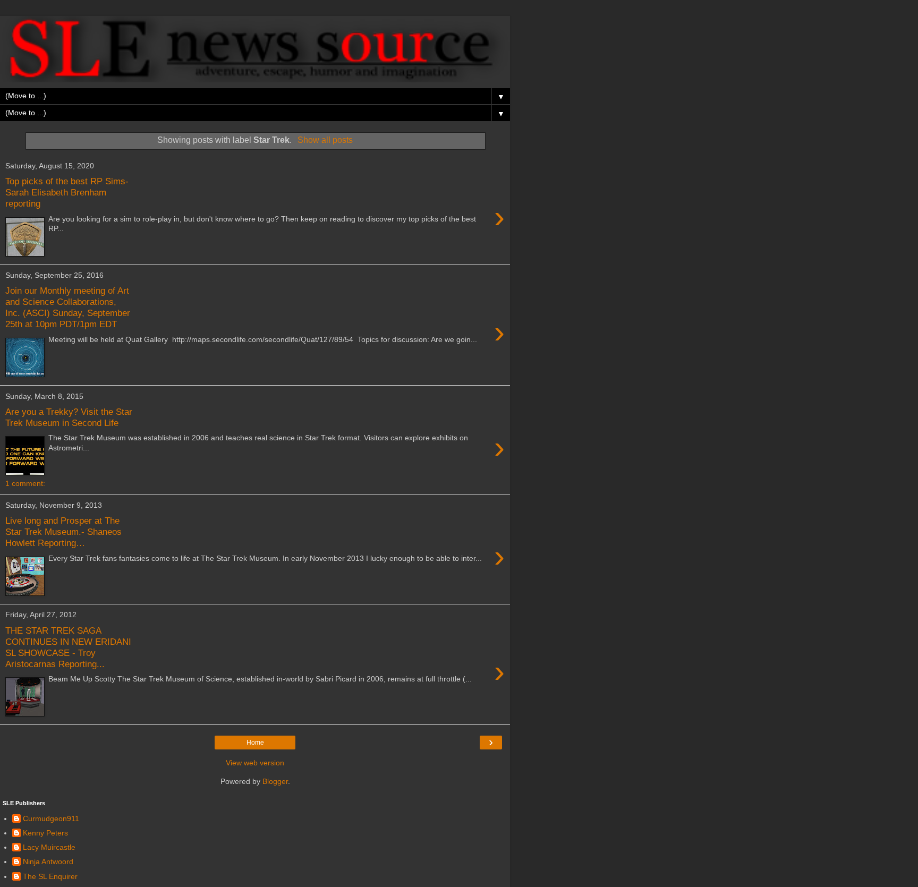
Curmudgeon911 (51, 818)
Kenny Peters (45, 833)
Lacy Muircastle (49, 847)
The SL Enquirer (50, 876)
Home (255, 742)
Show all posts (325, 139)
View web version (255, 762)
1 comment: (25, 483)
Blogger (275, 781)
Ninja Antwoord (48, 861)
